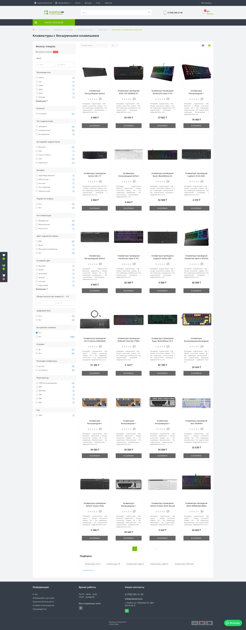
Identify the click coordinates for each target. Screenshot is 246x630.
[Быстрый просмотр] (106, 62)
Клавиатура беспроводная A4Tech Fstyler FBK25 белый (128, 176)
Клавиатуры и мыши (85, 30)
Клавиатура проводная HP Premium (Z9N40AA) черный (95, 341)
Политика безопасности (43, 601)
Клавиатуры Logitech (159, 564)
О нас (98, 3)
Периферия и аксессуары (63, 30)
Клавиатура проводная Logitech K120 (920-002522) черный (196, 176)
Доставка (88, 3)
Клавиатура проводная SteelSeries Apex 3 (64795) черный (196, 258)
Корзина (210, 14)
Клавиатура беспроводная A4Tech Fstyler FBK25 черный (95, 258)
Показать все (41, 101)
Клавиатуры (102, 30)
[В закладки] (106, 55)
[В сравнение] (106, 59)
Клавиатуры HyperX (135, 564)
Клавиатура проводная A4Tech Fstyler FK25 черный (95, 506)
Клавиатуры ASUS (93, 564)
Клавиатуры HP (113, 564)
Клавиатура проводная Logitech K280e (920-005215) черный (162, 258)
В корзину (95, 125)
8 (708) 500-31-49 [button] (134, 594)
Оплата (77, 3)
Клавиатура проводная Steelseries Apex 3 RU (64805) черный (162, 93)
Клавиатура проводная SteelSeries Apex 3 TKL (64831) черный (129, 258)
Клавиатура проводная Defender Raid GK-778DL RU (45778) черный (128, 341)
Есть (56, 52)
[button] (63, 3)
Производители (40, 609)
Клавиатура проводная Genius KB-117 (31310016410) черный (95, 176)
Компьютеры (44, 30)
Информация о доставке (43, 598)
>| (156, 549)
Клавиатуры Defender (184, 564)
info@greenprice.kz (133, 598)
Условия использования (43, 605)
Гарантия (108, 3)
